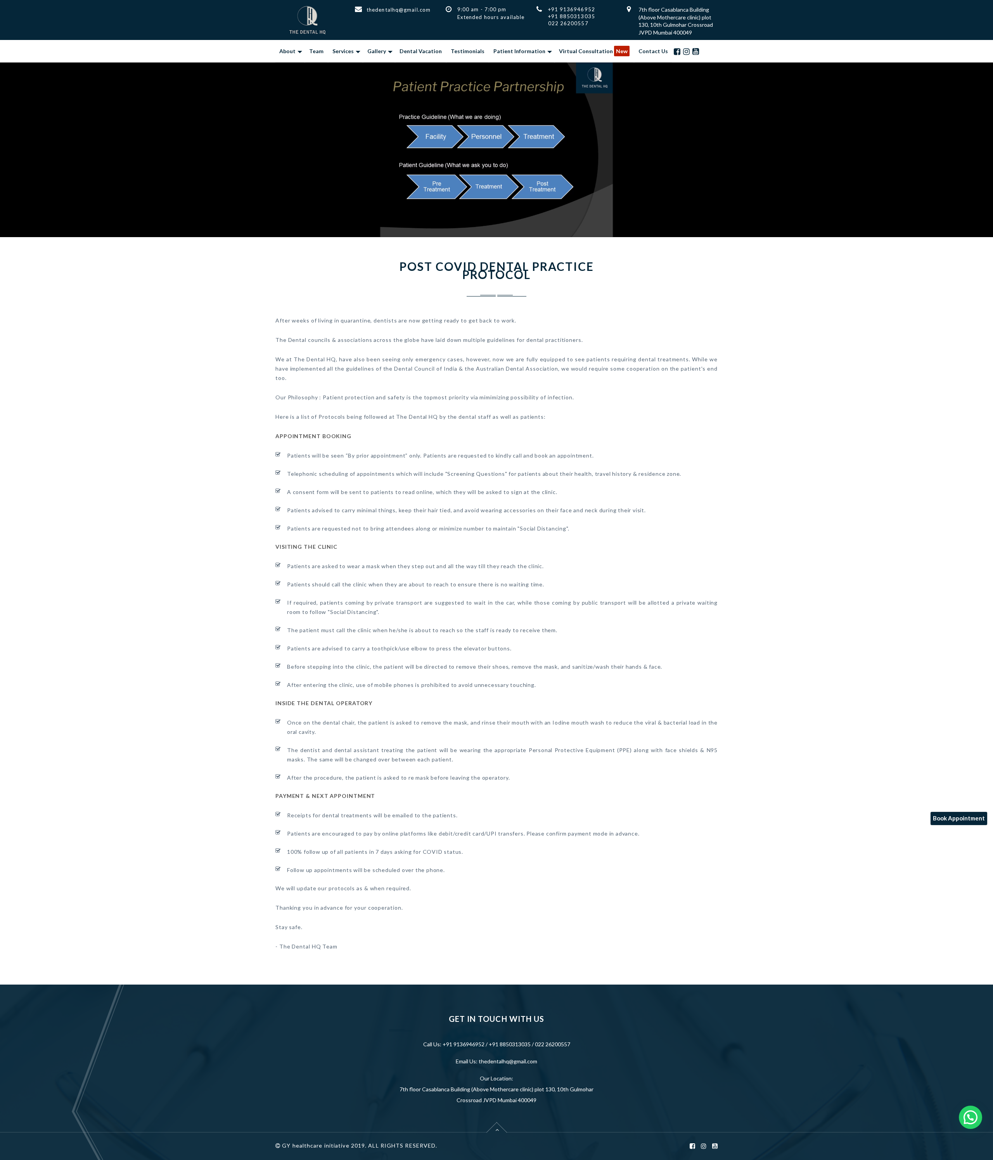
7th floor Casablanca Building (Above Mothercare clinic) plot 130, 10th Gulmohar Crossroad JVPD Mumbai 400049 (496, 1094)
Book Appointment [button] (959, 818)
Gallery (376, 51)
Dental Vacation (421, 51)
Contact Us (653, 51)
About (287, 51)
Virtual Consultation (593, 51)
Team (316, 51)
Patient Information (519, 51)
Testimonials (467, 51)
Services (343, 51)
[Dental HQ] (307, 20)
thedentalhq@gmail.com (399, 10)
